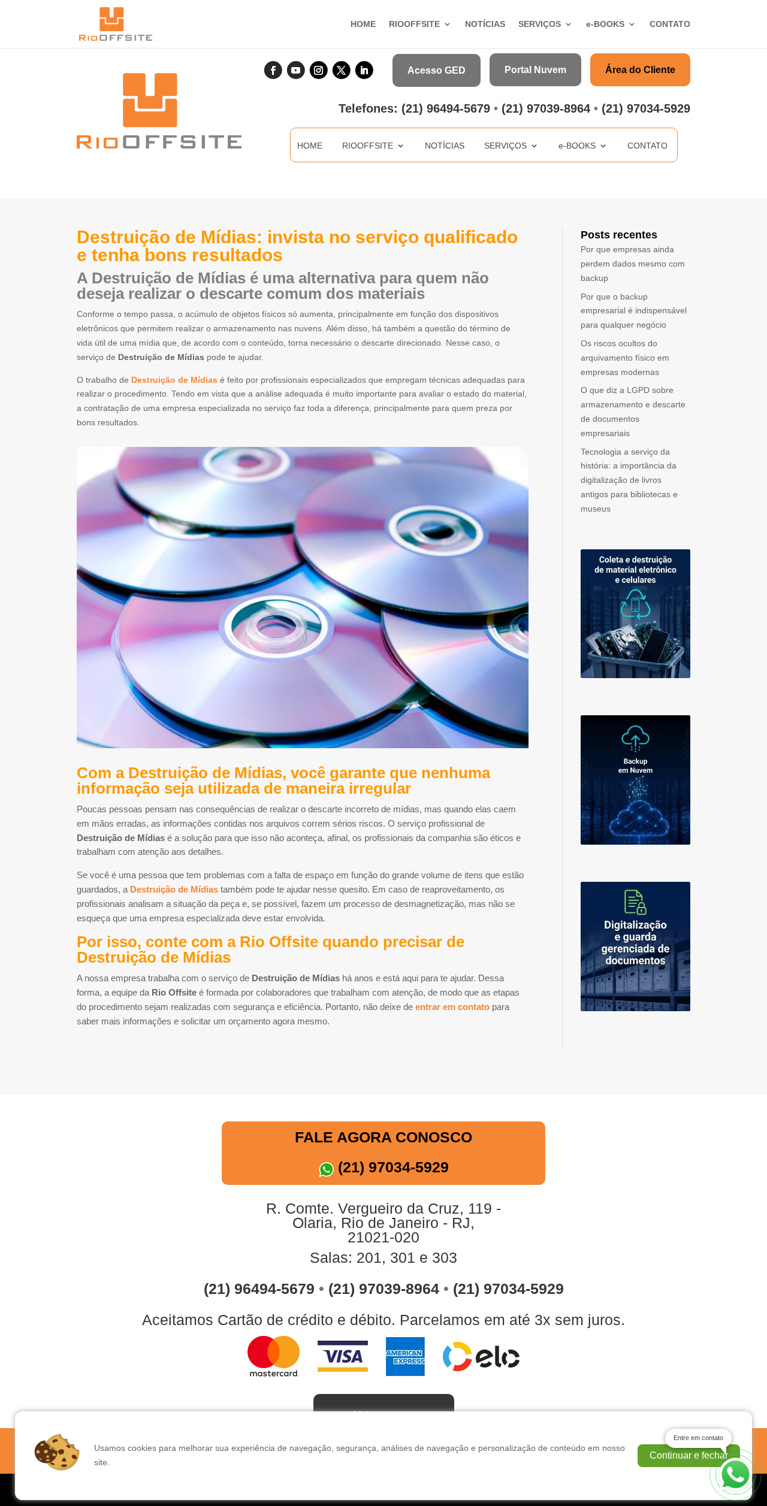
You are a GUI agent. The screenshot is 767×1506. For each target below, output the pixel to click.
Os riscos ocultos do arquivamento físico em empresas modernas (625, 357)
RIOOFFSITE (414, 24)
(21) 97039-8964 (546, 108)
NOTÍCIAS (485, 24)
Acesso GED (436, 70)
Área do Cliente (640, 70)
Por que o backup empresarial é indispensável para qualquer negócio (634, 311)
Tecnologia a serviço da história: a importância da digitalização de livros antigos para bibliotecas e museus (629, 480)
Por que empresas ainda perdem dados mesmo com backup (633, 263)
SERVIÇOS (539, 24)
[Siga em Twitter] (342, 70)
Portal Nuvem (535, 70)
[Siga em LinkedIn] (364, 70)
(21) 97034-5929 (646, 108)
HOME (363, 24)
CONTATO (670, 24)
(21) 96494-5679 (445, 108)
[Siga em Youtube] (296, 70)
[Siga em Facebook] (273, 70)
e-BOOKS (605, 24)
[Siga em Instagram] (319, 70)
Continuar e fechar (689, 1455)
